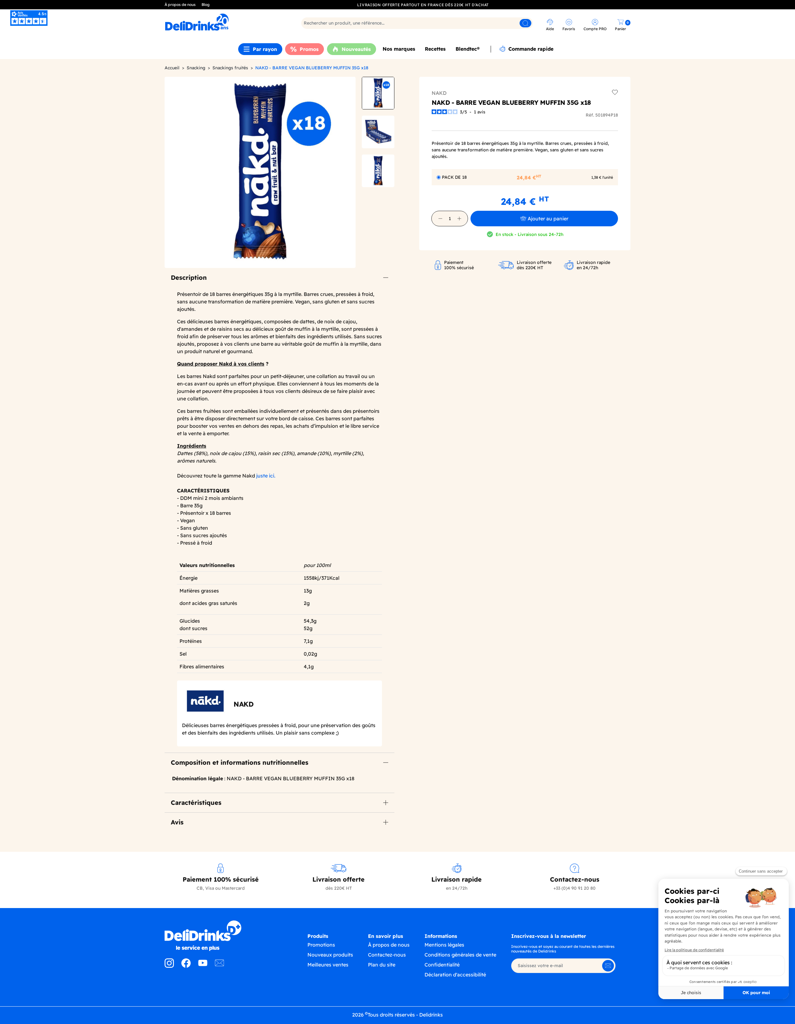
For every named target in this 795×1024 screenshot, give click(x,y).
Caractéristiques (196, 802)
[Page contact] (219, 966)
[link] (222, 22)
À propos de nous (180, 4)
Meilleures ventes (327, 965)
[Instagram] (169, 966)
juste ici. (265, 476)
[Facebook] (186, 966)
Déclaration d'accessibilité (455, 974)
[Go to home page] (220, 935)
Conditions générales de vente (460, 955)
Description (189, 277)
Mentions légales (444, 945)
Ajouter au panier (548, 218)
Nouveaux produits (330, 955)
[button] (440, 218)
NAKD (439, 93)
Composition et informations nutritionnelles (239, 762)
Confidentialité (442, 965)
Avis (177, 822)
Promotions (321, 945)
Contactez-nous (387, 955)
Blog (206, 4)
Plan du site (381, 965)
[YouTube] (202, 966)
